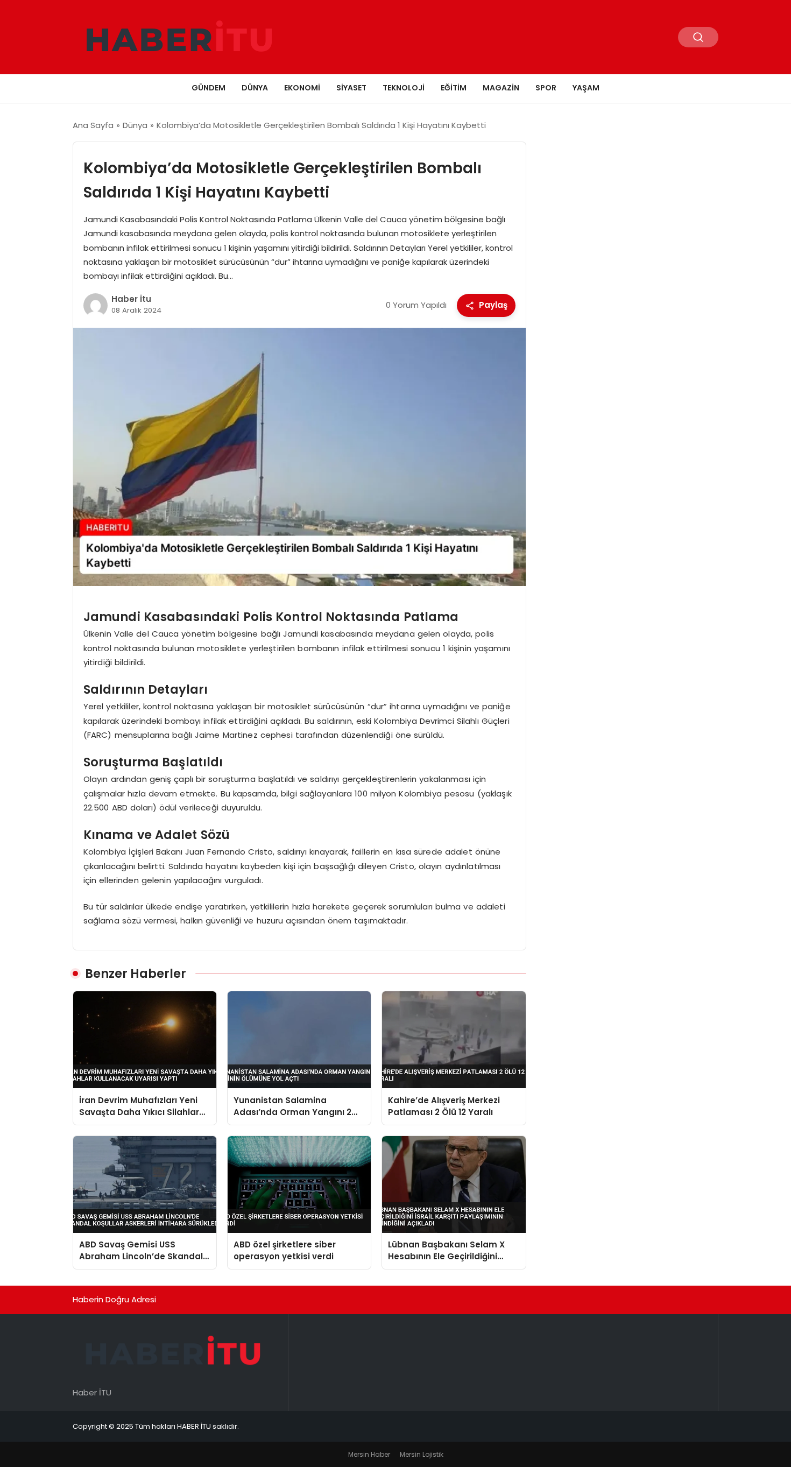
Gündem (208, 87)
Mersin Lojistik (421, 1454)
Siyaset (351, 87)
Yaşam (586, 87)
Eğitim (454, 87)
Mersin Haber (369, 1454)
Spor (545, 87)
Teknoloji (404, 87)
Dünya (255, 87)
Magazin (501, 87)
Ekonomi (302, 87)
